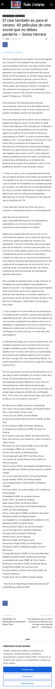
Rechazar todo (27, 683)
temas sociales (30, 12)
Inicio (4, 12)
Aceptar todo (27, 669)
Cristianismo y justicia (12, 52)
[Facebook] (5, 44)
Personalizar (27, 676)
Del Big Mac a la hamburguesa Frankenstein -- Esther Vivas (15, 622)
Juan (7, 39)
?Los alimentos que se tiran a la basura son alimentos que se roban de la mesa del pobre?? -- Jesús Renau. (40, 623)
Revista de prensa (15, 12)
